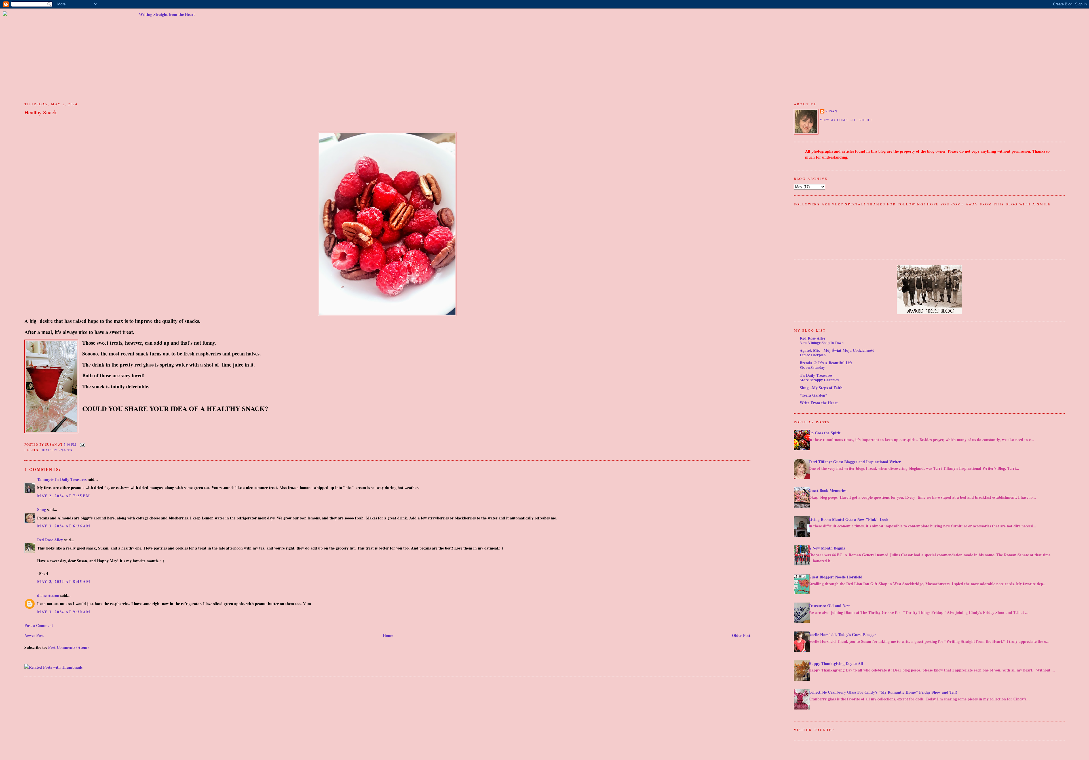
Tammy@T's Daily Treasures (61, 479)
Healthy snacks (56, 450)
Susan (831, 111)
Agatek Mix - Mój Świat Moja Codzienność (837, 350)
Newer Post (34, 635)
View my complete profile (846, 120)
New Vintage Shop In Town (821, 343)
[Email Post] (81, 444)
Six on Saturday (812, 367)
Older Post (741, 635)
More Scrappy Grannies (819, 380)
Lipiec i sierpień (813, 355)
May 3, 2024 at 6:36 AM (63, 526)
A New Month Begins (827, 548)
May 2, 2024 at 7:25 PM (63, 496)
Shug (41, 509)
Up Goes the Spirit (825, 433)
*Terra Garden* (813, 395)
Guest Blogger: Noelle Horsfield (835, 577)
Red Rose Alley (50, 540)
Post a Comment (38, 625)
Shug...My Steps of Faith (821, 388)
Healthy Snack (40, 112)
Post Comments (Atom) (68, 647)
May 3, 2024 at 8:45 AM (63, 581)
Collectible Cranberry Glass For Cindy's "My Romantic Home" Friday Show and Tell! (883, 692)
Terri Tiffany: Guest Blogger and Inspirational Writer (855, 462)
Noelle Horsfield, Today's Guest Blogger (842, 634)
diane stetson (48, 595)
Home (388, 635)
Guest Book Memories (827, 490)
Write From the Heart (819, 403)
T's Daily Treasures (816, 375)
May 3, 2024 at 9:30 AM (63, 612)
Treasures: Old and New (829, 606)
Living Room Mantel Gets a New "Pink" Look (848, 519)
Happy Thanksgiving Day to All (836, 663)
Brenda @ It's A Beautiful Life (826, 363)
